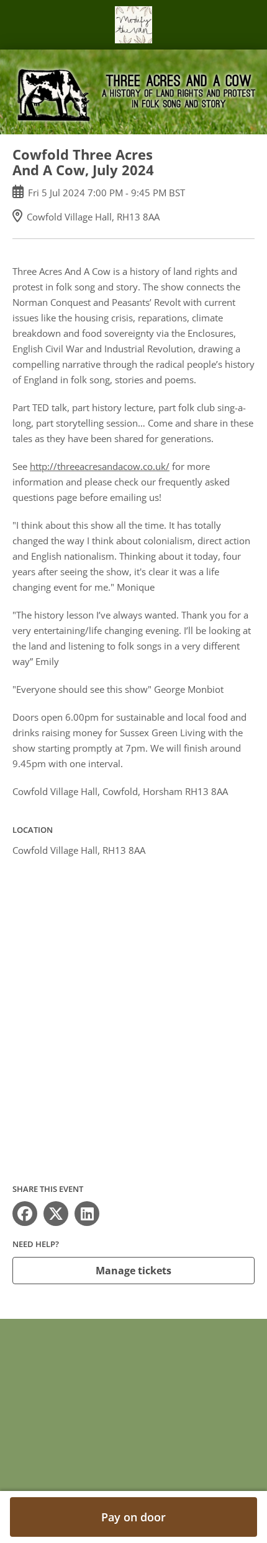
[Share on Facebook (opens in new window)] (24, 1213)
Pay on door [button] (133, 1517)
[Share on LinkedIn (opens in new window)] (87, 1213)
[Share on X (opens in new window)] (55, 1213)
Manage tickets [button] (133, 1270)
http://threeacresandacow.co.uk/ (100, 466)
